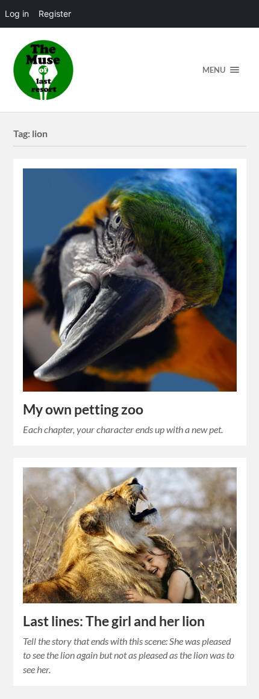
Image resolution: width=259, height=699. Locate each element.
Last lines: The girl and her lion (114, 621)
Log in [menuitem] (17, 13)
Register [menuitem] (55, 13)
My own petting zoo (83, 409)
